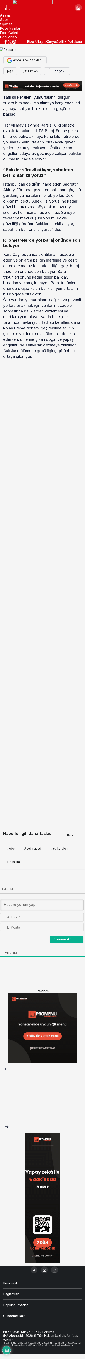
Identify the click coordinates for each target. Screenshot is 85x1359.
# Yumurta (13, 862)
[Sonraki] (6, 1126)
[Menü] (7, 8)
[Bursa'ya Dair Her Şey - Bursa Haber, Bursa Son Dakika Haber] (33, 7)
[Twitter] (10, 41)
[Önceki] (6, 1068)
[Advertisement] (42, 409)
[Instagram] (14, 41)
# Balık (69, 835)
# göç (10, 848)
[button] (78, 7)
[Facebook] (5, 41)
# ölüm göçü (32, 848)
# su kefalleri (59, 848)
